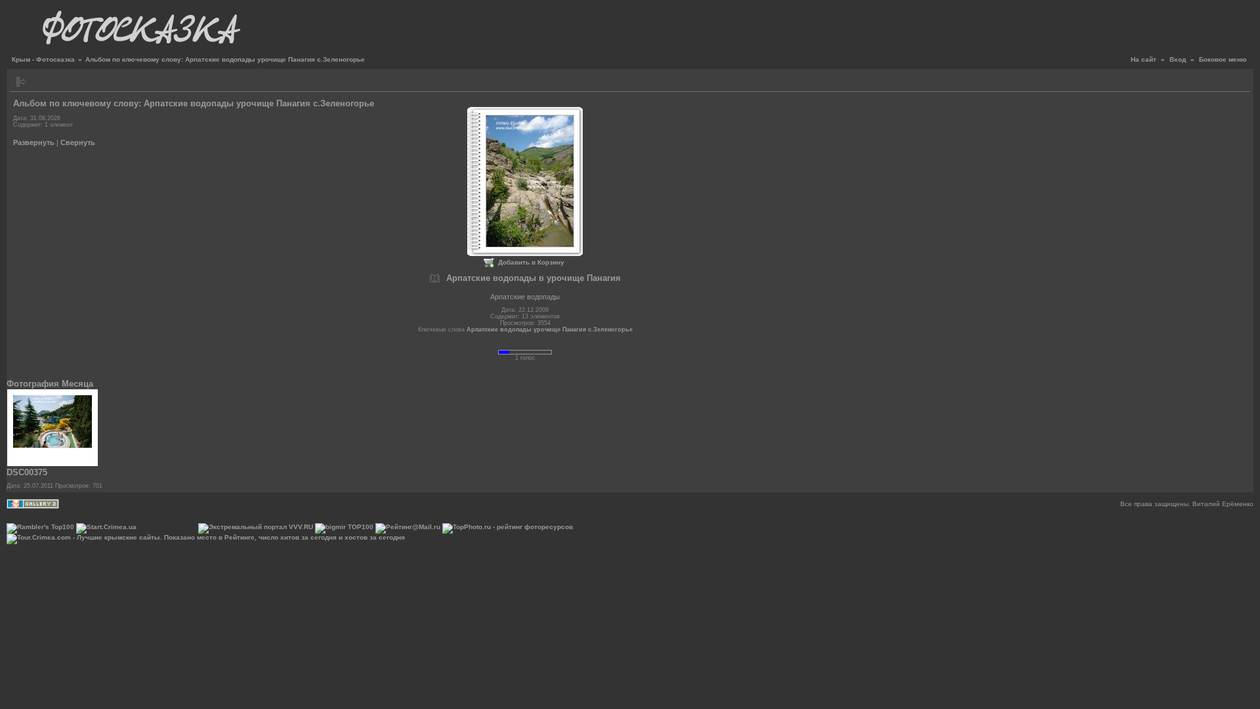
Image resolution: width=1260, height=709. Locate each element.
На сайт (1143, 59)
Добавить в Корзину (531, 262)
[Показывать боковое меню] (21, 82)
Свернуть (77, 142)
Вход (1177, 59)
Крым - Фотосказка (43, 59)
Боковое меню (1223, 59)
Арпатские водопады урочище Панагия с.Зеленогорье (550, 329)
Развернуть (33, 142)
